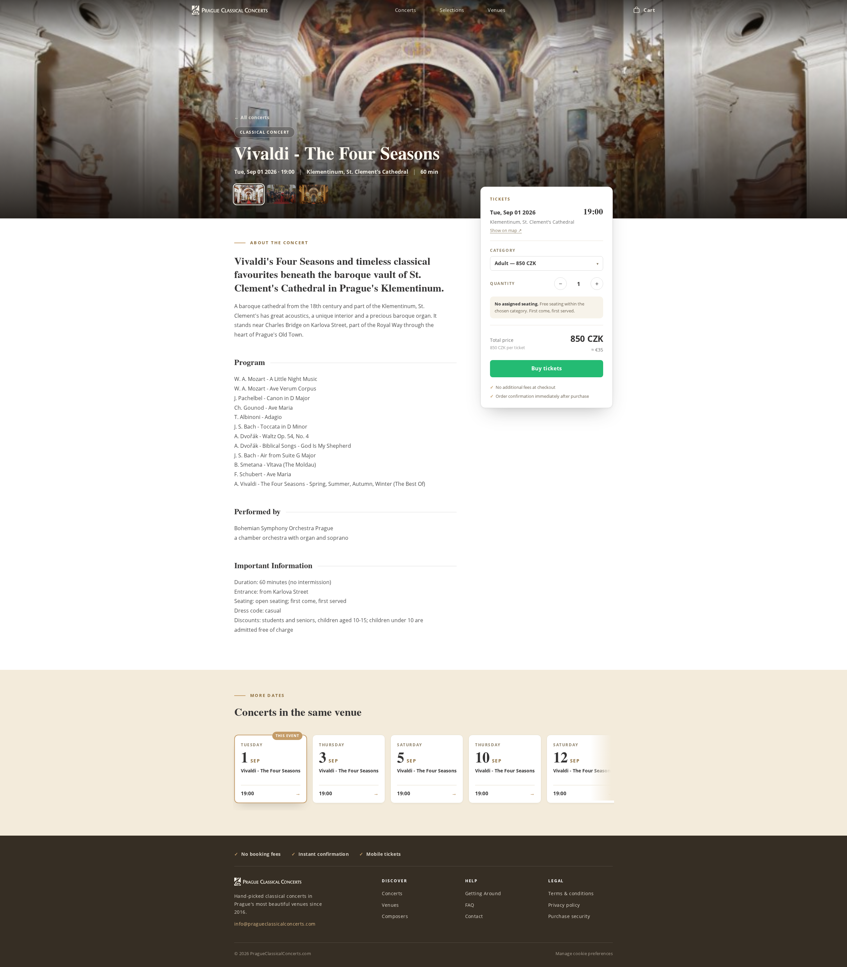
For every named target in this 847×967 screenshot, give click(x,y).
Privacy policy (564, 905)
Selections (452, 10)
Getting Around (483, 893)
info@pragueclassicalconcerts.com (274, 924)
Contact (474, 916)
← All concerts (252, 117)
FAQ (469, 905)
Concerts (405, 10)
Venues (496, 10)
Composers (395, 916)
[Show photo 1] (248, 194)
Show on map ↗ (506, 230)
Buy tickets (546, 368)
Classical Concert (264, 132)
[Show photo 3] (313, 194)
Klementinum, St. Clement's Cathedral (357, 171)
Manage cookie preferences (584, 953)
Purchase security (569, 916)
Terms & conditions (571, 893)
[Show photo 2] (281, 194)
